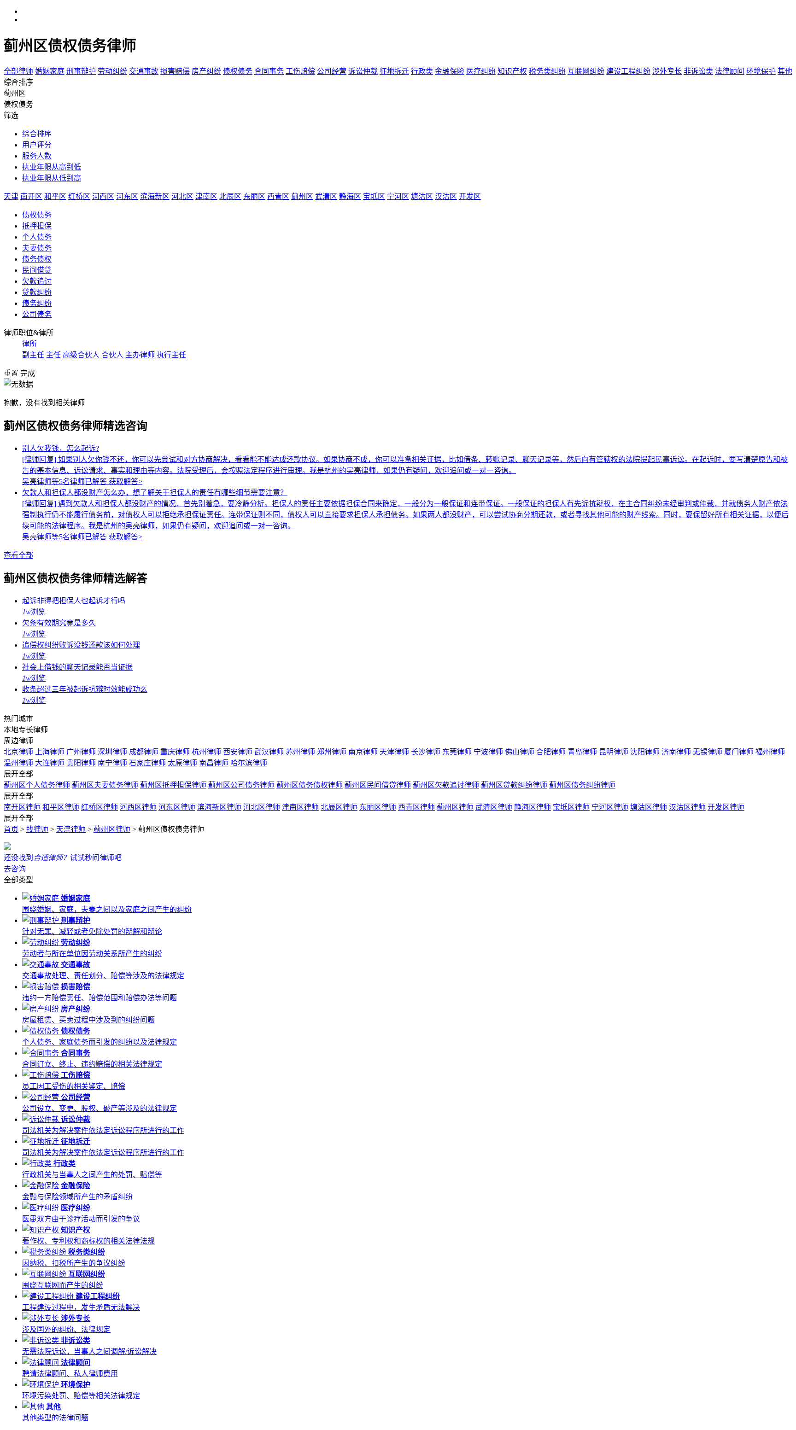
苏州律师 (300, 752)
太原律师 (182, 763)
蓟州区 (302, 196)
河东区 (127, 196)
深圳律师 (112, 752)
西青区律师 (416, 807)
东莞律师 (457, 752)
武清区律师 (493, 807)
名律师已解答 (65, 481)
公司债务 (37, 314)
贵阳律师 (81, 763)
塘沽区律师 (648, 807)
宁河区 (398, 196)
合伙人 (112, 355)
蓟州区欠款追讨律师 (446, 785)
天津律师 (394, 752)
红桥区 (79, 196)
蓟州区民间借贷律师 (378, 785)
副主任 (33, 355)
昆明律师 (613, 752)
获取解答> (125, 481)
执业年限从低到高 (51, 178)
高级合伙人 (81, 355)
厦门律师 (739, 752)
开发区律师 (726, 807)
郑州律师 (331, 752)
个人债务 (37, 237)
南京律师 (363, 752)
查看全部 (18, 555)
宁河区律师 (609, 807)
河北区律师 (261, 807)
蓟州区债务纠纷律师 (582, 785)
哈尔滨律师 (248, 763)
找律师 (37, 829)
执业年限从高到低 (51, 167)
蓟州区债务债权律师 (309, 785)
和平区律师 (60, 807)
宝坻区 (374, 196)
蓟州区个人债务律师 (37, 785)
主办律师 (140, 355)
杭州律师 (206, 752)
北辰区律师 (339, 807)
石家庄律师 (147, 763)
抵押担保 (37, 226)
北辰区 (230, 196)
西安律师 (237, 752)
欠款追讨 (37, 281)
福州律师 (770, 752)
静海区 (350, 196)
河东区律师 (176, 807)
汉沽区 (446, 196)
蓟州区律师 (455, 807)
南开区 (31, 196)
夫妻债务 (37, 248)
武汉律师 (269, 752)
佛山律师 (519, 752)
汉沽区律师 (687, 807)
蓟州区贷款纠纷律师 (514, 785)
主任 (53, 355)
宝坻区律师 (571, 807)
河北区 (182, 196)
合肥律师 (551, 752)
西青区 (278, 196)
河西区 (103, 196)
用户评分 (37, 145)
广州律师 (81, 752)
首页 (11, 829)
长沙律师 (425, 752)
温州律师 (18, 763)
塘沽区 (422, 196)
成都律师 (143, 752)
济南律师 (676, 752)
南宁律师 (112, 763)
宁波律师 (488, 752)
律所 (29, 344)
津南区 (206, 196)
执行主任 (171, 355)
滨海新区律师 (219, 807)
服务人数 (37, 156)
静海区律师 (532, 807)
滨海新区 (155, 196)
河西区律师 (138, 807)
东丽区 (254, 196)
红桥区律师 (99, 807)
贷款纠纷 (37, 292)
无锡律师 (707, 752)
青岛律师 (582, 752)
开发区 (470, 196)
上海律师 (49, 752)
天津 (11, 196)
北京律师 (18, 752)
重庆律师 (175, 752)
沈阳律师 (645, 752)
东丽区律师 (377, 807)
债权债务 (37, 215)
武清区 (326, 196)
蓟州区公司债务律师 (241, 785)
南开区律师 (22, 807)
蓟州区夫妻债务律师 (105, 785)
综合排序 (37, 134)
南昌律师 (213, 763)
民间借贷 (37, 270)
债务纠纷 (37, 303)
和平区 (55, 196)
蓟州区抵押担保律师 (173, 785)
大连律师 (49, 763)
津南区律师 (300, 807)
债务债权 (37, 259)
